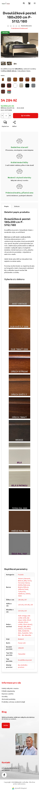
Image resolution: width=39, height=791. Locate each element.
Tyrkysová (21, 591)
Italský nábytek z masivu (10, 688)
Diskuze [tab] (17, 206)
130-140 (27, 605)
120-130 (20, 605)
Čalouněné (21, 654)
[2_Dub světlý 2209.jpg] (19, 317)
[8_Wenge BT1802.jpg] (19, 431)
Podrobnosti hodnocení (19, 28)
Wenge (20, 627)
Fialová (27, 583)
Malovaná (26, 585)
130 (31, 605)
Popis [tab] (6, 206)
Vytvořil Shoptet (21, 788)
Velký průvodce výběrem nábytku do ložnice (18, 717)
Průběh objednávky (8, 691)
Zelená (27, 594)
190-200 (20, 600)
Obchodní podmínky (8, 699)
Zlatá (20, 596)
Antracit (21, 579)
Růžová (25, 587)
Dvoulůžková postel (25, 660)
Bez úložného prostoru (22, 666)
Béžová (20, 581)
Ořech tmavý (27, 624)
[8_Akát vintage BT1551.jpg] (19, 294)
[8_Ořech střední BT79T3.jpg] (19, 362)
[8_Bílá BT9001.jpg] (19, 453)
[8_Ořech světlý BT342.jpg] (19, 385)
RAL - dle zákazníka (24, 635)
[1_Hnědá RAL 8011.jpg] (19, 521)
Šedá (26, 589)
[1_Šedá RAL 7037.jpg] (19, 544)
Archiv (6, 725)
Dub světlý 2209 (24, 617)
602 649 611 (6, 770)
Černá (29, 581)
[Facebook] (4, 775)
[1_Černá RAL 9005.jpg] (19, 499)
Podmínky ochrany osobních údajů (13, 702)
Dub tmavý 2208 (23, 619)
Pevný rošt (22, 643)
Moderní (21, 639)
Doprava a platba (7, 694)
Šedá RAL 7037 (27, 633)
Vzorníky (5, 697)
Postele (21, 575)
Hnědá (20, 585)
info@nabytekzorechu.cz (10, 768)
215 (25, 611)
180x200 (21, 648)
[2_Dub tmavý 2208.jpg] (19, 340)
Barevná (27, 579)
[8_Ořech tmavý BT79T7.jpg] (19, 408)
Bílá (25, 581)
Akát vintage (22, 616)
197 (25, 600)
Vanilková (21, 594)
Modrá (20, 587)
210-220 (20, 611)
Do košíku (27, 116)
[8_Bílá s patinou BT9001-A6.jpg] (19, 476)
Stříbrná (21, 589)
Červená (21, 583)
